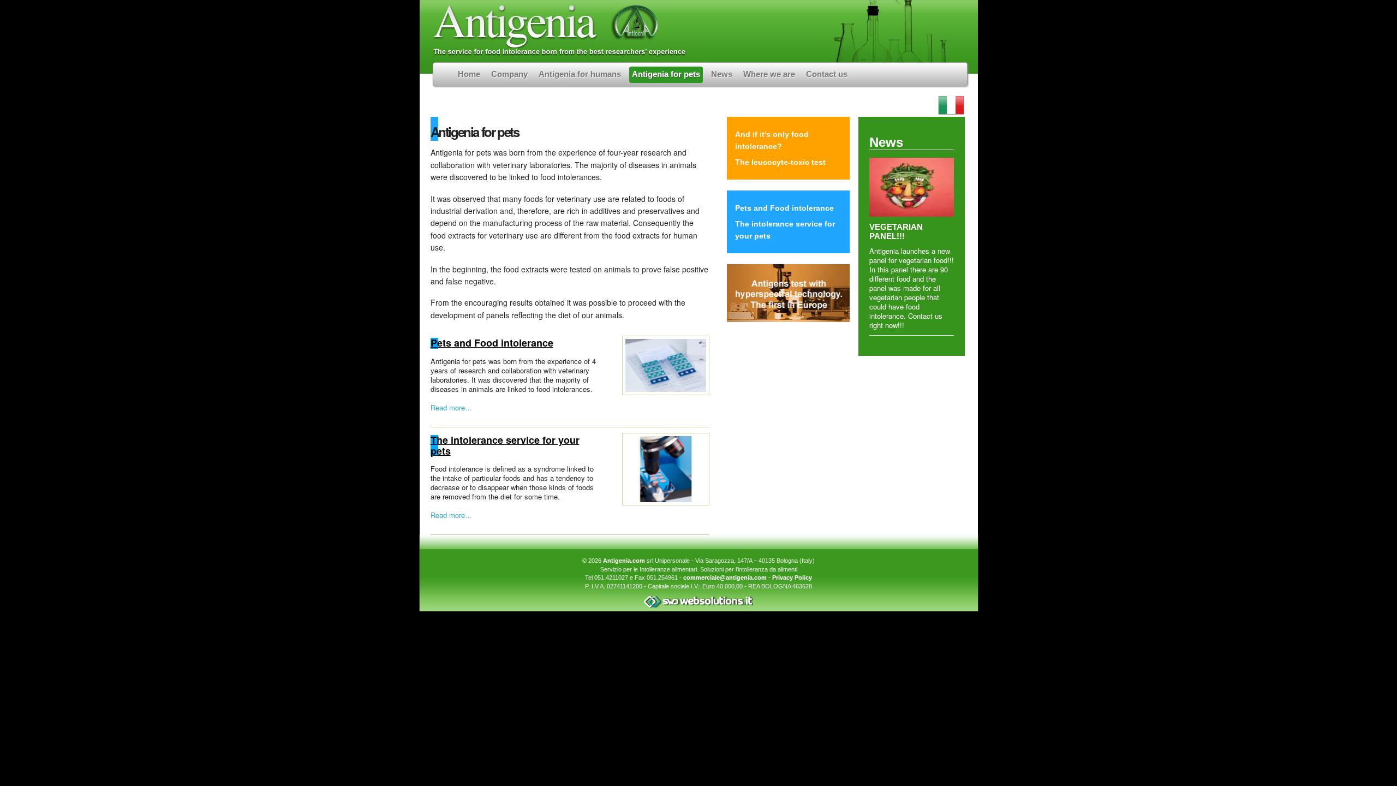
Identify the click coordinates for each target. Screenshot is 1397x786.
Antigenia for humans (580, 74)
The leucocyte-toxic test (780, 162)
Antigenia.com (624, 560)
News (721, 74)
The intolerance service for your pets (505, 445)
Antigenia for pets (666, 74)
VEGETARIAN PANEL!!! (896, 231)
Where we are (769, 74)
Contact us (826, 74)
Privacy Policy (792, 577)
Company (509, 74)
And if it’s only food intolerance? (772, 140)
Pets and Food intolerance (492, 343)
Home (469, 74)
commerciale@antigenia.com (725, 577)
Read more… (451, 407)
